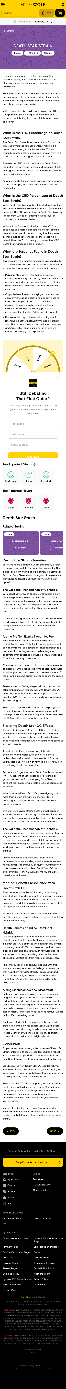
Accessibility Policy (44, 1268)
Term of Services (12, 1285)
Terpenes (38, 1179)
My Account (13, 1179)
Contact (11, 1185)
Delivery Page (41, 1258)
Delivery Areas (10, 1263)
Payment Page (10, 1247)
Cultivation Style (42, 1185)
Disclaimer (39, 1285)
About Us (8, 1258)
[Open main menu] (3, 5)
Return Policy (41, 1279)
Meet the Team (42, 1274)
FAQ (5, 1223)
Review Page (10, 1268)
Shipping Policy (11, 1274)
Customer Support (44, 1218)
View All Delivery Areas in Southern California (33, 1151)
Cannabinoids (40, 1190)
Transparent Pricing (44, 1263)
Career (37, 1252)
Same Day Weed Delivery (16, 1238)
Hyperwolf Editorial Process (17, 1279)
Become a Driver (12, 1218)
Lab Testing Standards (46, 1247)
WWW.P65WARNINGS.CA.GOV (49, 1344)
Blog (9, 1204)
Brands (11, 1191)
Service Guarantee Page (16, 1252)
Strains (10, 31)
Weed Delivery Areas (29, 1366)
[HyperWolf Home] (33, 4)
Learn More (20, 548)
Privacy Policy (10, 1290)
